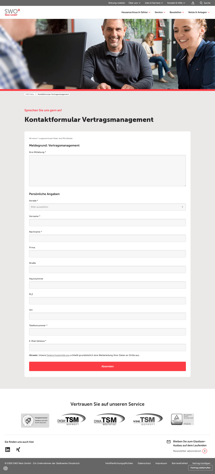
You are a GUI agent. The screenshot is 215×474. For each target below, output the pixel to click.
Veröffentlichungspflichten (119, 463)
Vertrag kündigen (201, 463)
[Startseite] (12, 12)
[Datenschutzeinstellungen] (5, 468)
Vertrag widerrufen (200, 467)
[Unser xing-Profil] (18, 449)
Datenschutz (144, 463)
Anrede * (33, 201)
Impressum (161, 463)
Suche (207, 3)
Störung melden (116, 3)
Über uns (133, 3)
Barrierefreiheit (180, 463)
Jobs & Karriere (152, 3)
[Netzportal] (193, 3)
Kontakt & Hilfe (174, 3)
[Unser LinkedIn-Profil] (8, 449)
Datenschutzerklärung (58, 355)
